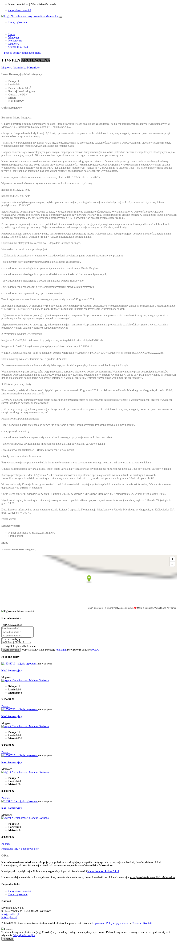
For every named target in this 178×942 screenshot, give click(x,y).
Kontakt (147, 923)
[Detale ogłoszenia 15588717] (19, 755)
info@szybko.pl (10, 914)
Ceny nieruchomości (19, 10)
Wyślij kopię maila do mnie (20, 646)
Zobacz (5, 706)
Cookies (136, 923)
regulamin (61, 649)
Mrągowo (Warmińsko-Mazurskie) (20, 67)
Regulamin (98, 923)
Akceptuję (8, 938)
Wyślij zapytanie (11, 649)
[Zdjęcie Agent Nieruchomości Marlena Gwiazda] (25, 680)
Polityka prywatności (117, 923)
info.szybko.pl (9, 917)
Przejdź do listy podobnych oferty (22, 52)
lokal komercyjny (11, 670)
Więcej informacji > (24, 935)
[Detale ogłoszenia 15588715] (19, 801)
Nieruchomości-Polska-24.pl (103, 871)
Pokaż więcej (8, 518)
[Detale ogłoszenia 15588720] (19, 709)
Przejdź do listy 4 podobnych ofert (20, 848)
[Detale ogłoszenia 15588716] (19, 663)
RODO (95, 649)
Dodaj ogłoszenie (17, 894)
